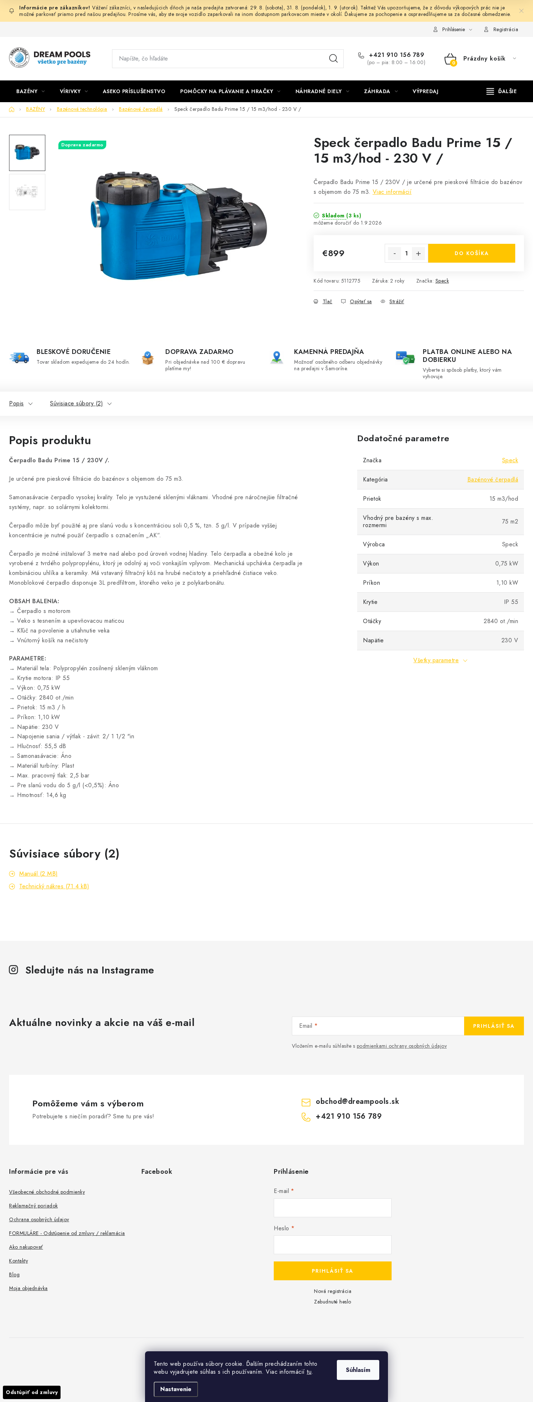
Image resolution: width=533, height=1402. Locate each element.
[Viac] (501, 91)
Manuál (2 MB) (38, 873)
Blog (14, 1274)
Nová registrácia (332, 1291)
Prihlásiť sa (494, 1026)
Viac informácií (392, 192)
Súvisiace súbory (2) (76, 403)
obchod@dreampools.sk (357, 1101)
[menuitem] (30, 91)
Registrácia (505, 29)
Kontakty (18, 1260)
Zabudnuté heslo (332, 1301)
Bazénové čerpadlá (492, 479)
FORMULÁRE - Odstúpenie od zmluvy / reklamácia (67, 1233)
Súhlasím (358, 1370)
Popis (16, 403)
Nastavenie (175, 1389)
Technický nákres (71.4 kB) (54, 886)
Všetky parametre (436, 660)
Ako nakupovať (26, 1247)
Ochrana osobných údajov (39, 1219)
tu (309, 1372)
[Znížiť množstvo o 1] (394, 253)
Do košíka (472, 253)
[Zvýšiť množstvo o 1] (418, 253)
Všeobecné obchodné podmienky (47, 1192)
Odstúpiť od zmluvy (32, 1392)
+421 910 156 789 (395, 55)
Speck (442, 280)
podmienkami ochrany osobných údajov (402, 1046)
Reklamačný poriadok (33, 1205)
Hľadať (333, 58)
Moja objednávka (28, 1288)
